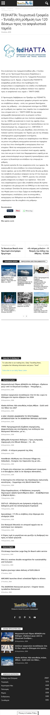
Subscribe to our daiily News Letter (14, 370)
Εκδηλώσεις (5, 697)
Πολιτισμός (5, 689)
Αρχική (3, 8)
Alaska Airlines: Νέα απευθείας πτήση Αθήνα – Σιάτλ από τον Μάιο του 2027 (8, 280)
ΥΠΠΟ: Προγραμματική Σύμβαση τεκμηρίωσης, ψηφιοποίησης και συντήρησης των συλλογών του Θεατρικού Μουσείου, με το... (22, 429)
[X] (30, 618)
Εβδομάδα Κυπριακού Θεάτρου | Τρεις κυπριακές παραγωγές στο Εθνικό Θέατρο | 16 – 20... (22, 440)
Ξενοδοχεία (5, 700)
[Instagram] (20, 618)
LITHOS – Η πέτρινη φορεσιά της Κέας (23, 305)
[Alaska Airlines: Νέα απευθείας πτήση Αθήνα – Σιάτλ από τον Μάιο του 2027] (8, 271)
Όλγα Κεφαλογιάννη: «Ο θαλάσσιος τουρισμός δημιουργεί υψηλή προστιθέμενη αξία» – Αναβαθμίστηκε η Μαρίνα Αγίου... (25, 492)
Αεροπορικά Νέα (7, 686)
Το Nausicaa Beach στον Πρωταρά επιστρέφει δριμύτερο (12, 251)
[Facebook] (15, 618)
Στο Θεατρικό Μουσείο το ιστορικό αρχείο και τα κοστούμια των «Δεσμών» (21, 525)
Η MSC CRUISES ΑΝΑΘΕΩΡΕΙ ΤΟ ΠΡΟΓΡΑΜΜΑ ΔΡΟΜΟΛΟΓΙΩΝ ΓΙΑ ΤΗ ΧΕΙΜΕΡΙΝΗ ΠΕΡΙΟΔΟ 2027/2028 (24, 281)
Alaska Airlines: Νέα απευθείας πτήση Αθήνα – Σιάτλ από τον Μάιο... (30, 658)
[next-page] (26, 316)
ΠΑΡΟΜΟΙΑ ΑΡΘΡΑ (11, 261)
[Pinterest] (25, 618)
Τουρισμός (4, 682)
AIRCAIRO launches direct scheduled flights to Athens (23, 578)
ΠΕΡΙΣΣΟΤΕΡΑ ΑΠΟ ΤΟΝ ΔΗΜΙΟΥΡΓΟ (33, 261)
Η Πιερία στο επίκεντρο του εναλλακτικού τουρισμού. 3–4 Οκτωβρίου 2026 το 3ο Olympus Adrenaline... (24, 470)
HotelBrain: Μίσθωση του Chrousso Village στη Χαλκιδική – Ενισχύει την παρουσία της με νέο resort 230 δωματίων (40, 308)
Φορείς (3, 693)
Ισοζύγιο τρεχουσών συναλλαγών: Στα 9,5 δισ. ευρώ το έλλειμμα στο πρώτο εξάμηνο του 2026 (24, 396)
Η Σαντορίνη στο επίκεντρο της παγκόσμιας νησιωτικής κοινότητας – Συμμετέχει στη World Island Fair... (24, 481)
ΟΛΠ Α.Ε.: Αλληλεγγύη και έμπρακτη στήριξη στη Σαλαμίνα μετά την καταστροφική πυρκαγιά (21, 504)
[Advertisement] (25, 236)
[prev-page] (23, 316)
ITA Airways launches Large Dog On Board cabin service (24, 551)
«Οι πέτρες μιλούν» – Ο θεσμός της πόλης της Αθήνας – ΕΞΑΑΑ (38, 251)
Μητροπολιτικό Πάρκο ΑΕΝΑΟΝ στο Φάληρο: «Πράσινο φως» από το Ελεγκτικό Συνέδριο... (30, 635)
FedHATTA (10, 8)
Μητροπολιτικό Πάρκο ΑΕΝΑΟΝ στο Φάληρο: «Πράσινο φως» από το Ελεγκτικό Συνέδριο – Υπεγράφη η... (24, 385)
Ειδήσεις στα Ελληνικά (9, 678)
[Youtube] (35, 618)
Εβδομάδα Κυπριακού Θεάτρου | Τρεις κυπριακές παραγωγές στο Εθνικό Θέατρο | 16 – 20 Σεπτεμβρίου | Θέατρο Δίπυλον (8, 308)
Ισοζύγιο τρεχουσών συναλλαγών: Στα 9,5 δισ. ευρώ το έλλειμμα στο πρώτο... (31, 647)
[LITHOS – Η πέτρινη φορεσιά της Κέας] (25, 297)
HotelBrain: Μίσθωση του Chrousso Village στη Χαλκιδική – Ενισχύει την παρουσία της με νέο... (21, 459)
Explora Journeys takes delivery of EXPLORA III (20, 570)
